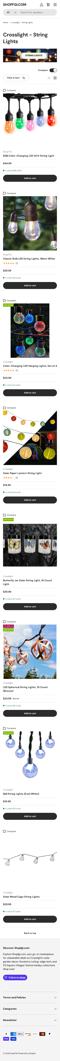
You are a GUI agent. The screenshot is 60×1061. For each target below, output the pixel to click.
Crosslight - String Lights (22, 22)
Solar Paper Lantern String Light (22, 473)
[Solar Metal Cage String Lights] (30, 861)
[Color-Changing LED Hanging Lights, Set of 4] (30, 330)
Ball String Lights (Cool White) (21, 793)
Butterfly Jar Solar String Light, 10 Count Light (27, 582)
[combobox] (30, 12)
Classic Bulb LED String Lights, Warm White (29, 258)
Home (5, 22)
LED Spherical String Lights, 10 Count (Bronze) (25, 689)
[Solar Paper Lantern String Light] (30, 438)
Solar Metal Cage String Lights (21, 896)
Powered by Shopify (27, 1053)
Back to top (30, 933)
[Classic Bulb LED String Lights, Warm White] (30, 223)
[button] (48, 4)
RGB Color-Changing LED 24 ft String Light (28, 155)
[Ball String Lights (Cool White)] (30, 758)
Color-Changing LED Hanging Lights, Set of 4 (30, 366)
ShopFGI (13, 1053)
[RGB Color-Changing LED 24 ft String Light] (30, 120)
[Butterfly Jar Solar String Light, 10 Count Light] (30, 545)
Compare (43, 70)
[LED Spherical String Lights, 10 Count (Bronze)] (30, 652)
